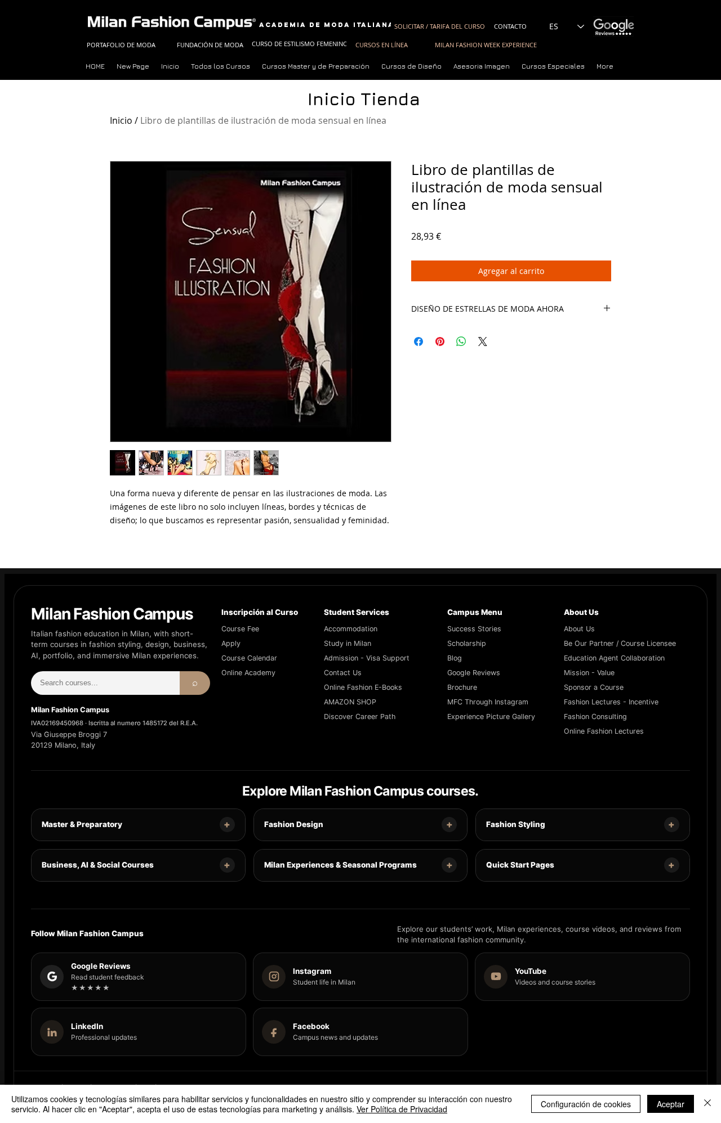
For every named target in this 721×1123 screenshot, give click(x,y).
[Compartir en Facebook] (418, 341)
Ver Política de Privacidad (402, 1109)
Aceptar (670, 1103)
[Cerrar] (707, 1104)
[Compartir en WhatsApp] (461, 341)
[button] (316, 66)
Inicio (121, 120)
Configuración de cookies (586, 1103)
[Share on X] (482, 341)
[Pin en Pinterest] (440, 341)
